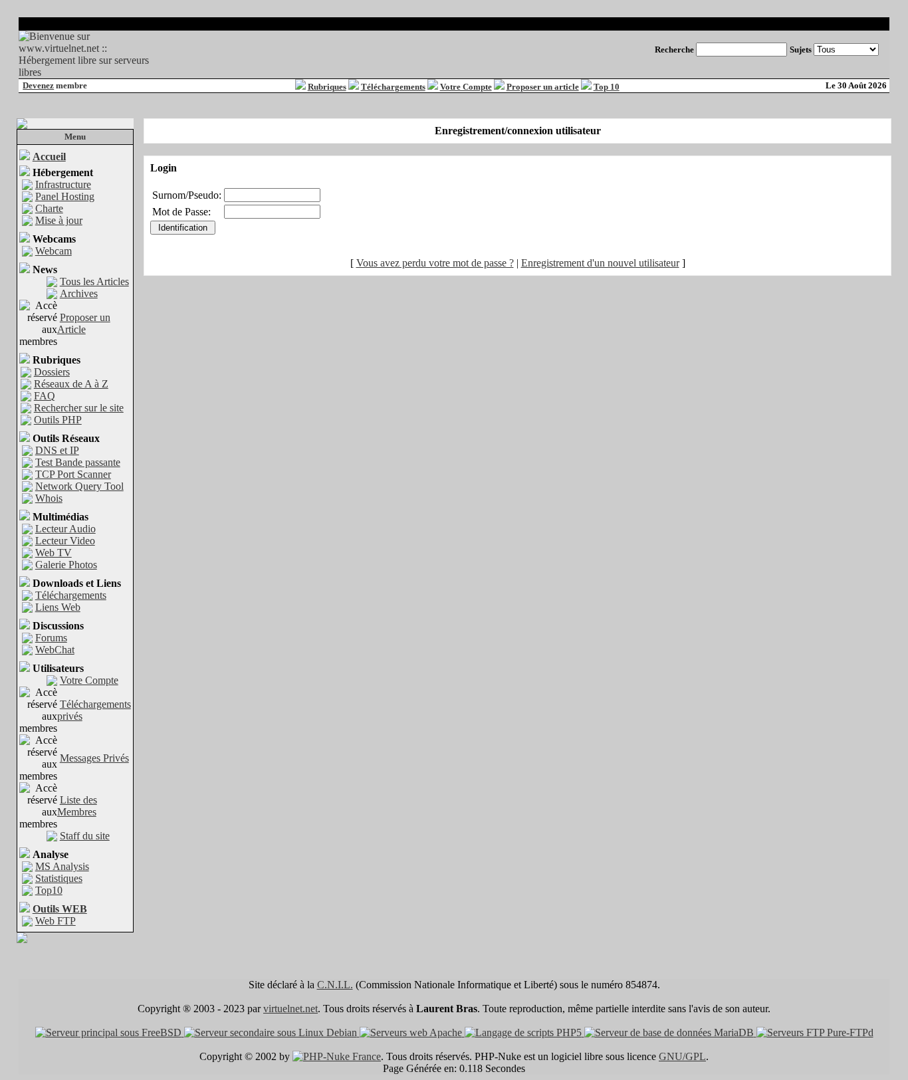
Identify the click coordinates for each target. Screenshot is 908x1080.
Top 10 (607, 87)
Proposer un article (543, 87)
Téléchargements (393, 87)
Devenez (38, 85)
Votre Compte (466, 87)
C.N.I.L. (335, 984)
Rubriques (327, 87)
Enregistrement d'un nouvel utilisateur (600, 263)
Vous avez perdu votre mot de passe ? (435, 263)
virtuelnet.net (290, 1008)
